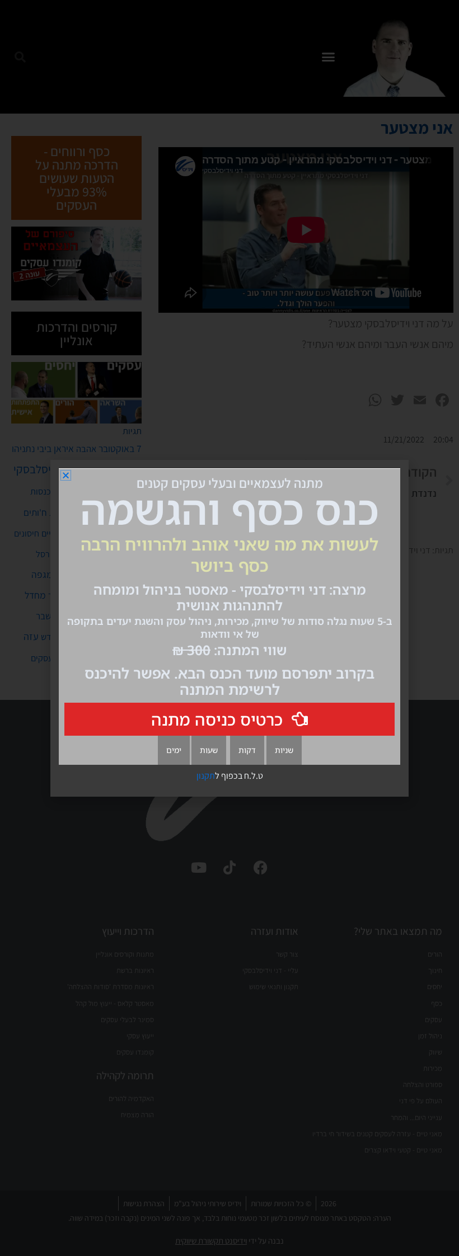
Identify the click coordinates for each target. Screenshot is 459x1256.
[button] (66, 475)
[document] (229, 628)
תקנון (205, 776)
